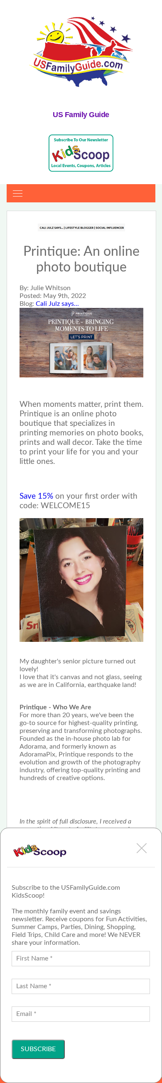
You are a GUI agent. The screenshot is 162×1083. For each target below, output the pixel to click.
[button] (141, 848)
